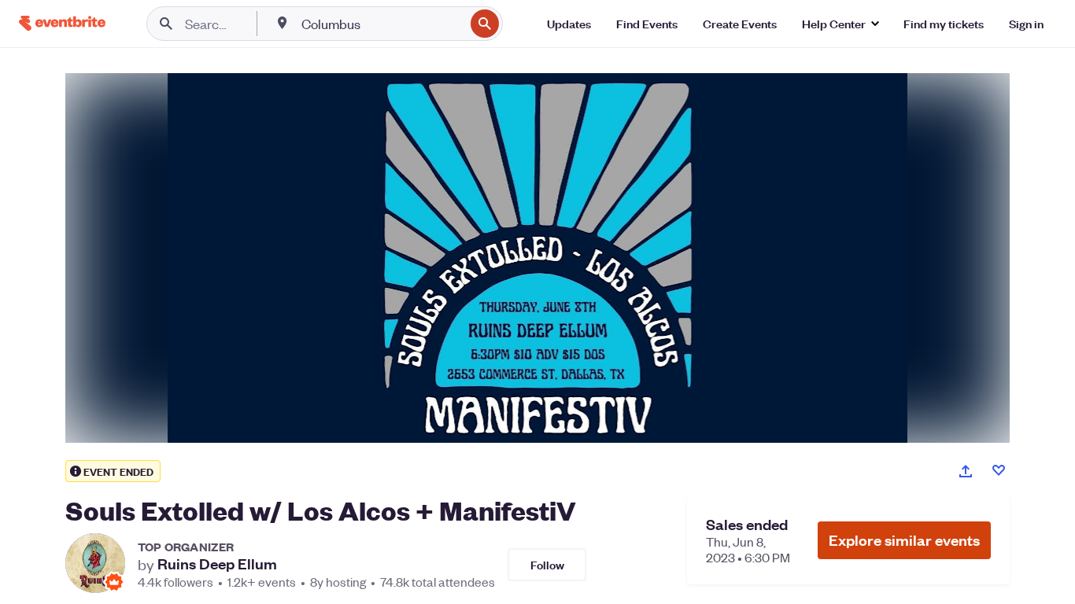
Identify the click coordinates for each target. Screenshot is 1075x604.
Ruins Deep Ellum (217, 564)
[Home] (62, 23)
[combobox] (381, 24)
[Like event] (999, 470)
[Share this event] (965, 471)
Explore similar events (904, 540)
